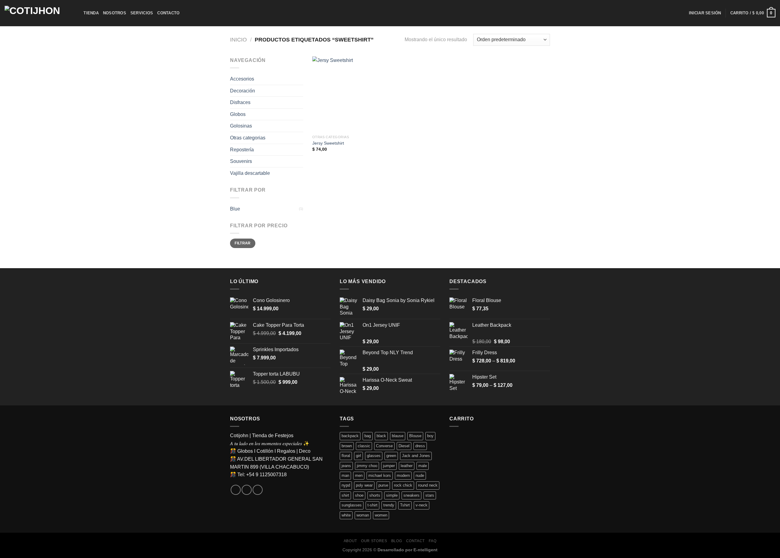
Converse (384, 446)
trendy (388, 505)
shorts (374, 495)
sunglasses (352, 505)
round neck (428, 485)
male (422, 465)
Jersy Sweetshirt (328, 143)
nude (420, 475)
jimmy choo (367, 465)
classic (364, 446)
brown (347, 446)
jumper (389, 465)
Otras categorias (247, 137)
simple (392, 495)
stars (429, 495)
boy (430, 436)
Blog (396, 541)
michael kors (379, 475)
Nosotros (114, 13)
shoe (359, 495)
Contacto (168, 13)
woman (362, 515)
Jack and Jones (416, 455)
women (381, 515)
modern (403, 475)
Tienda (91, 13)
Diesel (404, 446)
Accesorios (242, 78)
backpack (350, 436)
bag (367, 436)
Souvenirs (241, 161)
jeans (346, 465)
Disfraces (240, 102)
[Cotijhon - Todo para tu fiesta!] (35, 13)
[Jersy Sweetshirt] (350, 94)
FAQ (432, 541)
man (345, 475)
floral (346, 455)
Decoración (242, 90)
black (381, 436)
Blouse (415, 436)
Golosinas (241, 125)
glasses (374, 455)
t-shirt (372, 505)
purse (383, 485)
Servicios (141, 13)
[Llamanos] (258, 490)
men (359, 475)
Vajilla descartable (250, 173)
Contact (415, 541)
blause (397, 436)
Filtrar (243, 243)
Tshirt (405, 505)
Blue (235, 208)
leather (407, 465)
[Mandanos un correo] (247, 490)
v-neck (421, 505)
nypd (346, 485)
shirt (345, 495)
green (391, 455)
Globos (238, 114)
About (350, 541)
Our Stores (374, 541)
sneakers (411, 495)
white (346, 515)
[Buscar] (77, 13)
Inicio (238, 39)
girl (358, 455)
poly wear (364, 485)
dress (420, 446)
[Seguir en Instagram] (236, 490)
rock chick (403, 485)
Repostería (242, 149)
